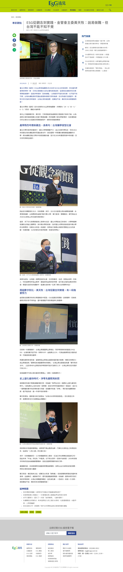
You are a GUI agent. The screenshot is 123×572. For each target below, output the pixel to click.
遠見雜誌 (51, 548)
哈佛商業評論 (52, 558)
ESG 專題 (39, 556)
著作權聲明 (66, 551)
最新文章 (14, 10)
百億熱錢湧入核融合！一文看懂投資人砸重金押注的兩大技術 (45, 495)
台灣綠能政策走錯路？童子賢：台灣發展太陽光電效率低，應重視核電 (97, 42)
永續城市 (64, 10)
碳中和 (31, 512)
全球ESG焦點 (24, 512)
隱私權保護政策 (68, 553)
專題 (79, 10)
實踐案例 (31, 10)
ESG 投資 (29, 553)
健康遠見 (51, 556)
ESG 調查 (39, 551)
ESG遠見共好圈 (89, 10)
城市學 (50, 553)
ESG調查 (48, 10)
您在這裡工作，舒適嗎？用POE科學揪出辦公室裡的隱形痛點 (45, 506)
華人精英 (51, 551)
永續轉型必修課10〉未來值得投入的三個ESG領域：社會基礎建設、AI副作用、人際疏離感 (49, 501)
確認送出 (71, 533)
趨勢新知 (22, 10)
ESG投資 (56, 10)
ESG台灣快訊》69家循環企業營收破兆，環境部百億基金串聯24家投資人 (97, 62)
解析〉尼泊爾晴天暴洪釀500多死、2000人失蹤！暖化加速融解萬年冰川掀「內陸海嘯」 (97, 49)
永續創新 (39, 10)
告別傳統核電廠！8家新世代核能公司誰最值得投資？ (42, 492)
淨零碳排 (38, 512)
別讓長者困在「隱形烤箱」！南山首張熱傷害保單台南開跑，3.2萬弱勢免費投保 (97, 69)
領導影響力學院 (53, 561)
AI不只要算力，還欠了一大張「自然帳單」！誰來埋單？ (43, 497)
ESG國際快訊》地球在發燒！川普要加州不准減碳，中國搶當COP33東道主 (97, 56)
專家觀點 (73, 10)
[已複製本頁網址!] (14, 47)
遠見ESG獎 (100, 10)
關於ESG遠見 (67, 548)
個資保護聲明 (67, 556)
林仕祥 (35, 83)
